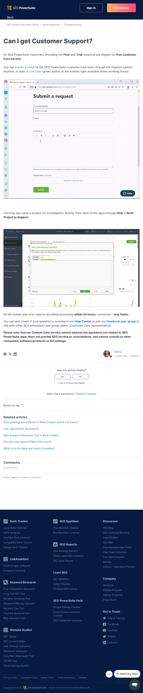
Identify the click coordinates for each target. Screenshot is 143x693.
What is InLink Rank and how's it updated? (29, 448)
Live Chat (35, 71)
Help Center (83, 321)
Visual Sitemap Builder (16, 665)
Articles (107, 561)
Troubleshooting (72, 24)
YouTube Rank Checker (16, 537)
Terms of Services (66, 677)
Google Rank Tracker (15, 547)
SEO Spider (10, 636)
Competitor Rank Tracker (17, 542)
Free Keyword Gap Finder (117, 547)
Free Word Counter (113, 557)
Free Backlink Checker (66, 527)
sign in (14, 477)
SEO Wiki (108, 542)
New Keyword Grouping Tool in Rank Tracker (31, 435)
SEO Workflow (61, 579)
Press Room (109, 599)
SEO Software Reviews (116, 532)
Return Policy (47, 677)
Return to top (11, 405)
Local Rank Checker (14, 527)
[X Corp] (10, 354)
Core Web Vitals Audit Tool (18, 655)
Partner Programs (113, 594)
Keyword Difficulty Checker (19, 603)
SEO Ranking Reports (65, 550)
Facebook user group (121, 321)
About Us (108, 585)
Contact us (121, 8)
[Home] (21, 8)
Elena (117, 351)
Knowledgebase (51, 24)
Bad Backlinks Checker (66, 532)
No (80, 376)
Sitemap (82, 677)
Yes (62, 376)
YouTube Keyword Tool (16, 613)
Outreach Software (14, 570)
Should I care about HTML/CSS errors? (27, 441)
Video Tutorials (61, 583)
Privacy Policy (10, 677)
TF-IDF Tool (10, 660)
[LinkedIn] (15, 354)
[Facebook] (5, 354)
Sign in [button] (91, 8)
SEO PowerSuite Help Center (23, 24)
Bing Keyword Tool (14, 618)
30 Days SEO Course (65, 588)
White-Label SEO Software (68, 555)
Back (10, 17)
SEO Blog (108, 527)
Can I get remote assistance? (21, 428)
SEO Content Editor (14, 641)
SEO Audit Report (63, 560)
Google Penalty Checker (67, 607)
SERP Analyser (11, 532)
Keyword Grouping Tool (16, 598)
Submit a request (85, 393)
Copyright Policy (29, 677)
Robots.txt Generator (15, 651)
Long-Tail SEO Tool (14, 593)
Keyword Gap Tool (13, 608)
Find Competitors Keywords (19, 588)
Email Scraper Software (16, 565)
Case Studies (110, 537)
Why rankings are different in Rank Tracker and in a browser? (41, 422)
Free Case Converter (114, 552)
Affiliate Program (112, 590)
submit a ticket (25, 67)
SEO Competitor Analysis (67, 620)
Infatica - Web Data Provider (119, 566)
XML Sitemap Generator (17, 646)
